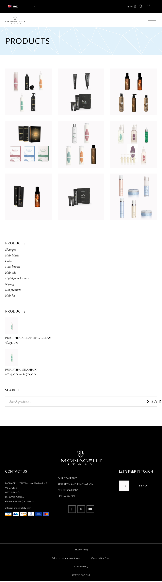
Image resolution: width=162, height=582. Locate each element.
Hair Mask (12, 255)
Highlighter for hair (17, 278)
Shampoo (10, 249)
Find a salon (66, 496)
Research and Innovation (75, 484)
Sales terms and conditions (66, 558)
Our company (67, 478)
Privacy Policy (81, 549)
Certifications (68, 490)
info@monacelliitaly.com (18, 507)
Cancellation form (100, 558)
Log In (129, 6)
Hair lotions (12, 267)
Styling (9, 284)
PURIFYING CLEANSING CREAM (28, 338)
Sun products (13, 289)
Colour (9, 261)
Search (152, 401)
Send (143, 485)
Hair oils (10, 272)
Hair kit (10, 295)
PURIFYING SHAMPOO (21, 370)
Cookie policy (81, 566)
